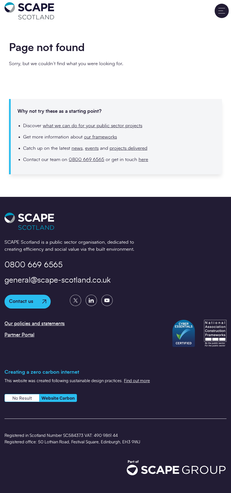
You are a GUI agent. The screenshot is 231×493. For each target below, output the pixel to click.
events (92, 148)
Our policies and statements (35, 323)
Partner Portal (19, 335)
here (143, 159)
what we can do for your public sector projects (92, 125)
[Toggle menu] (222, 11)
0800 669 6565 (86, 159)
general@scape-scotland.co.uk (58, 280)
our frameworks (100, 137)
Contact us (21, 301)
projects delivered (128, 148)
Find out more (137, 381)
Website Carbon (58, 398)
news (77, 148)
